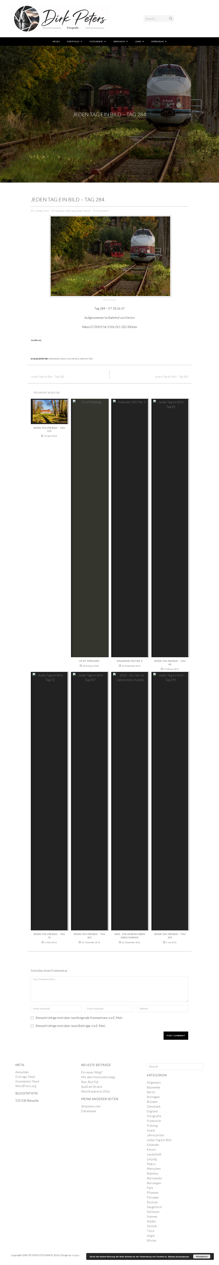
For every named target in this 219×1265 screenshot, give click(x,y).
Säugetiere (154, 1207)
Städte (151, 1221)
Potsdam (153, 1197)
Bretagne (153, 1097)
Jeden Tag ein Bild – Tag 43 (170, 662)
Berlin (151, 1092)
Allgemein (154, 1082)
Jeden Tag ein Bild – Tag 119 (49, 429)
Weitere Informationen (178, 1256)
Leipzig (152, 1159)
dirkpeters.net (91, 1106)
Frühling (152, 1125)
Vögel (151, 1235)
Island (151, 1130)
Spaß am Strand (91, 1086)
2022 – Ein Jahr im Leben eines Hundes (129, 936)
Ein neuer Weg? (91, 1072)
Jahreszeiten (155, 1135)
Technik (87, 211)
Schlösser (153, 1212)
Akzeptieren (202, 1256)
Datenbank (88, 1111)
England (152, 1111)
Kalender (153, 1145)
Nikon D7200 (86, 359)
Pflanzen (153, 1192)
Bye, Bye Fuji (90, 1082)
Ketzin (151, 1149)
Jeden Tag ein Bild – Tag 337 (89, 936)
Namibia (152, 1173)
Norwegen (154, 1183)
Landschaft (154, 1154)
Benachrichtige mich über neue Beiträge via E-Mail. (71, 1026)
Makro (151, 1164)
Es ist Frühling (89, 660)
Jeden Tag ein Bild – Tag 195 (170, 936)
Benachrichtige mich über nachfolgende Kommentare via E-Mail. (79, 1018)
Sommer (152, 1216)
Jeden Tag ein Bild (74, 211)
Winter (152, 1240)
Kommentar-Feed (27, 1081)
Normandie (154, 1178)
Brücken (152, 1101)
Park (150, 1188)
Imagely (76, 1255)
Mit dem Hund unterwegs (98, 1077)
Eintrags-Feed (25, 1077)
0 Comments (102, 211)
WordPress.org (25, 1086)
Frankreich (154, 1121)
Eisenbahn (54, 359)
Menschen (154, 1168)
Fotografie (59, 211)
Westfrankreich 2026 (95, 1091)
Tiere (150, 1231)
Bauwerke (153, 1087)
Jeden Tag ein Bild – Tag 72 (49, 936)
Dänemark (154, 1106)
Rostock (152, 1202)
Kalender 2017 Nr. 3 (130, 660)
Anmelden (22, 1072)
